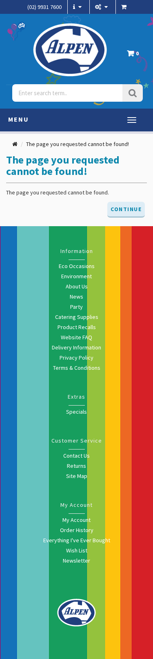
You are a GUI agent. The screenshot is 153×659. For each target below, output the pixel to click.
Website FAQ (76, 337)
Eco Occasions (77, 266)
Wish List (76, 550)
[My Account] (102, 7)
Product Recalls (77, 327)
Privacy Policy (76, 357)
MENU (18, 119)
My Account (76, 520)
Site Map (76, 476)
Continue (126, 209)
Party (76, 306)
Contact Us (76, 455)
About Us (77, 286)
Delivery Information (76, 347)
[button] (135, 55)
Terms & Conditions (76, 367)
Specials (76, 411)
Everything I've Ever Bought (76, 540)
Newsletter (76, 560)
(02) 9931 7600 (44, 7)
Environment (76, 276)
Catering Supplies (76, 317)
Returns (76, 465)
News (76, 296)
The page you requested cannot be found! (77, 144)
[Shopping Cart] (125, 7)
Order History (76, 530)
